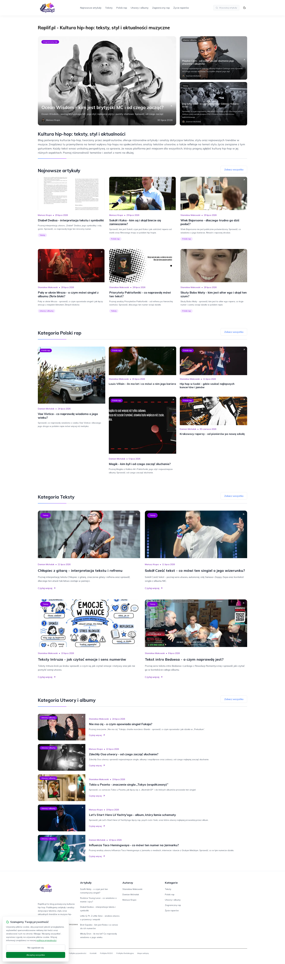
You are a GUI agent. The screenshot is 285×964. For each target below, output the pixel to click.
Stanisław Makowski (190, 215)
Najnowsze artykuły (91, 7)
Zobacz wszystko (233, 169)
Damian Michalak (46, 408)
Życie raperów (181, 7)
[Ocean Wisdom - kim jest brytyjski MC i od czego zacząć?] (107, 80)
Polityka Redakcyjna (125, 953)
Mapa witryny (143, 953)
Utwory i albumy (140, 7)
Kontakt (93, 953)
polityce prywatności (46, 940)
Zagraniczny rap (161, 7)
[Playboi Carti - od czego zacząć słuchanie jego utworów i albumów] (213, 58)
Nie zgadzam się (35, 947)
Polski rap (121, 7)
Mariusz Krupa (45, 215)
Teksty (109, 7)
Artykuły (86, 882)
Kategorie (171, 882)
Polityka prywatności (77, 953)
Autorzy (127, 882)
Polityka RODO (106, 953)
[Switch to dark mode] (244, 7)
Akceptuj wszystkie (35, 955)
